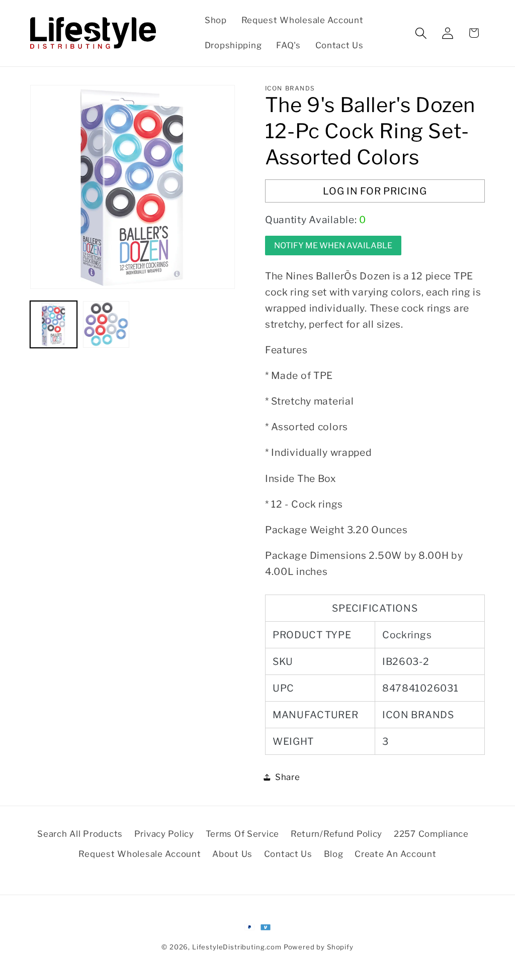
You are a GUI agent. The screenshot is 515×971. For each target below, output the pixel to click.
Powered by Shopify (319, 947)
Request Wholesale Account (139, 854)
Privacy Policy (164, 834)
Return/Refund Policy (336, 834)
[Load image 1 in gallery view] (53, 324)
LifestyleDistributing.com (237, 947)
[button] (420, 33)
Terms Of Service (243, 834)
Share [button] (287, 777)
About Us (232, 854)
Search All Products (80, 834)
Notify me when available (333, 245)
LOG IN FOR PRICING (374, 191)
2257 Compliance (431, 834)
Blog (334, 854)
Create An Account (395, 854)
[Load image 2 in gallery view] (106, 324)
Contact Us (288, 854)
